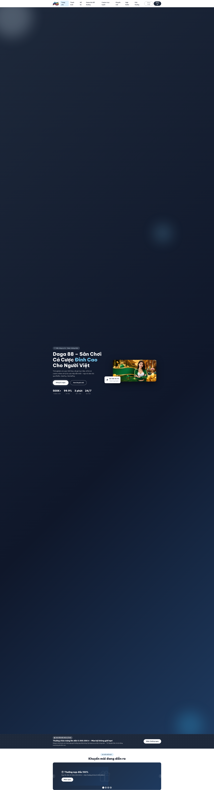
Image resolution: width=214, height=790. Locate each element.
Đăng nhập (148, 3)
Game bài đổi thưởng (90, 4)
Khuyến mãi (118, 4)
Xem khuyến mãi (78, 382)
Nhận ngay (67, 779)
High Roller (127, 4)
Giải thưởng (137, 4)
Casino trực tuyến (106, 4)
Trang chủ (63, 4)
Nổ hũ (81, 4)
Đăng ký (157, 3)
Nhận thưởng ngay (152, 741)
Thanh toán (72, 4)
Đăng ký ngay (60, 382)
